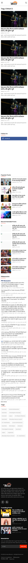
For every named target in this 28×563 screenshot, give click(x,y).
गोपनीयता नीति (4, 559)
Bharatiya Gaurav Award (15, 419)
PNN (13, 230)
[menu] (2, 2)
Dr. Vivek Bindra (6, 422)
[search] (26, 2)
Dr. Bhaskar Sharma (20, 416)
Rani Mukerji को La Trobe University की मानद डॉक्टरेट (12, 291)
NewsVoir (11, 559)
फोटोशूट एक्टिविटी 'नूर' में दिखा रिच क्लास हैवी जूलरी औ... (19, 520)
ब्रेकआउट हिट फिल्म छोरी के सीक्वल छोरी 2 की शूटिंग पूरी (12, 30)
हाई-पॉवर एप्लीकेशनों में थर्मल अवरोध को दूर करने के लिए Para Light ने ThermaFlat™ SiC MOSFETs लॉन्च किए (13, 299)
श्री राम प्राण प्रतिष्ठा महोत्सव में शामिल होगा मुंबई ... (19, 204)
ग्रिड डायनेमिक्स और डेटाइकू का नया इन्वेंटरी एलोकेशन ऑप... (18, 511)
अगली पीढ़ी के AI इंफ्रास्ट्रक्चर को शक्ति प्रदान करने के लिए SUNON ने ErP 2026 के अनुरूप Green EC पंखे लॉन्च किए (13, 319)
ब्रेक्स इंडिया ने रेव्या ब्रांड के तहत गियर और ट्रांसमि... (18, 196)
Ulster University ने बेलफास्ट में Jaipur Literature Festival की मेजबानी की (13, 325)
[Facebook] (3, 502)
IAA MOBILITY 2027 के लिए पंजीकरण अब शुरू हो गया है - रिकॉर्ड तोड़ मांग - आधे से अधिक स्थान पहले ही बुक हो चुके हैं (14, 372)
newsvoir (14, 182)
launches (4, 412)
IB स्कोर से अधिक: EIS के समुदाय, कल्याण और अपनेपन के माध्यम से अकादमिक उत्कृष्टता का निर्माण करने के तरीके (14, 348)
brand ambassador (14, 409)
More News (4, 402)
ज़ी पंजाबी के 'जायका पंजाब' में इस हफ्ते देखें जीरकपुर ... (19, 251)
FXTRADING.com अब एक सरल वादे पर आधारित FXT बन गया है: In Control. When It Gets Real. (13, 342)
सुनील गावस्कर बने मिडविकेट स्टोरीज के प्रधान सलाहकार (19, 529)
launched (4, 419)
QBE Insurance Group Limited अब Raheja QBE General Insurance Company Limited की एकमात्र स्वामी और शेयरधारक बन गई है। (13, 396)
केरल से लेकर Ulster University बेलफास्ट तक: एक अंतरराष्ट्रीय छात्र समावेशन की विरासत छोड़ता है (13, 356)
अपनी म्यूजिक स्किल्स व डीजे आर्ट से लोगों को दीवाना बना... (19, 212)
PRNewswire (16, 557)
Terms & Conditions (6, 557)
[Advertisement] (14, 156)
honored (4, 409)
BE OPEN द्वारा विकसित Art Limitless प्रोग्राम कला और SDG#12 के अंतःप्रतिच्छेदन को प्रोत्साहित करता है (14, 364)
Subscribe (23, 546)
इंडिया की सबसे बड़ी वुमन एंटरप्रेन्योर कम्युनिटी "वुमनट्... (18, 188)
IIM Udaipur (12, 426)
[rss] (7, 502)
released (20, 426)
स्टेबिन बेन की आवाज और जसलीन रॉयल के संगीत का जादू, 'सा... (19, 227)
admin (2, 33)
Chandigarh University (14, 412)
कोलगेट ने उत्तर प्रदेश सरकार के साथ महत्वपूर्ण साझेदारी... (19, 179)
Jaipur (10, 416)
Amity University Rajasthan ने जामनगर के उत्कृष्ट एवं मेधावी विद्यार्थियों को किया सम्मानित (13, 388)
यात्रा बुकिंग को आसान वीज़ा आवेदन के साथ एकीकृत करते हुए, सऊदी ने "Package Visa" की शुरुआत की (13, 380)
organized (10, 432)
